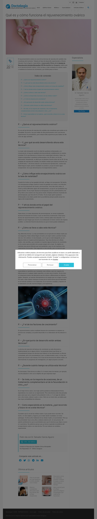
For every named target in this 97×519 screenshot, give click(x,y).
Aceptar (66, 265)
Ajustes (55, 259)
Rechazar (50, 265)
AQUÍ (70, 255)
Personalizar (32, 265)
